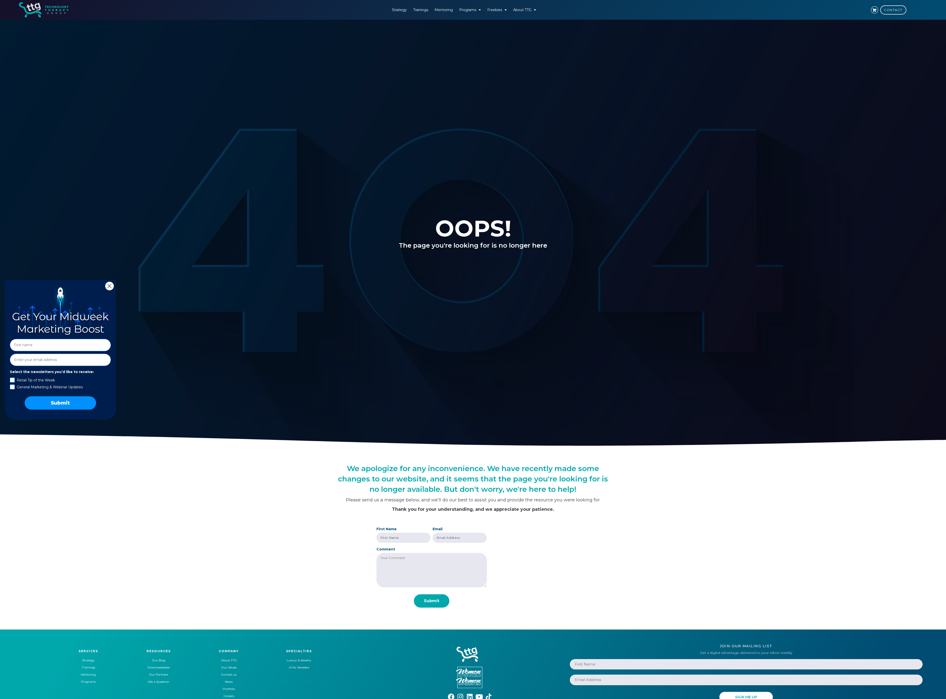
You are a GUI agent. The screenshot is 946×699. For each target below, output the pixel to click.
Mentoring (444, 10)
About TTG (522, 10)
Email (437, 529)
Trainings (420, 10)
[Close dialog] (109, 286)
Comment (385, 549)
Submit (60, 403)
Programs (467, 10)
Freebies (494, 10)
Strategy (399, 10)
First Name (386, 529)
